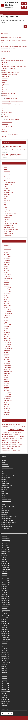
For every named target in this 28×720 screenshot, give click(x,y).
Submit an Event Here (7, 110)
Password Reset (6, 87)
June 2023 (6, 282)
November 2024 (7, 260)
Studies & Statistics (8, 233)
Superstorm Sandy (7, 448)
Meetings (4, 131)
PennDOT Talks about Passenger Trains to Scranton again (14, 150)
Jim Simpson (18, 432)
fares (23, 426)
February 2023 (7, 287)
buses (19, 424)
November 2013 (7, 344)
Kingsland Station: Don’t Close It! (10, 74)
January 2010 (7, 408)
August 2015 (7, 326)
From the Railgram (16, 430)
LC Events (4, 78)
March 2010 (6, 406)
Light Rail (6, 196)
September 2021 (8, 313)
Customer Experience (9, 174)
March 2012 (6, 383)
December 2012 (7, 365)
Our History (5, 116)
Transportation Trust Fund (7, 450)
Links (3, 129)
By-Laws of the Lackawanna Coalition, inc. (12, 60)
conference (12, 426)
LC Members (7, 194)
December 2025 (7, 249)
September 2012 (8, 371)
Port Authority (7, 217)
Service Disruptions (8, 231)
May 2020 (6, 321)
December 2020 (7, 319)
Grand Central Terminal (9, 182)
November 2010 (7, 396)
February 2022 (7, 305)
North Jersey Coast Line (15, 440)
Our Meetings (7, 209)
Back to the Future (5, 51)
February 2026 (7, 247)
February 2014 (7, 338)
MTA (5, 202)
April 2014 (6, 334)
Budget (5, 169)
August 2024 (7, 264)
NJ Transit (12, 438)
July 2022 (6, 295)
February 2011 (7, 392)
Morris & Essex (17, 436)
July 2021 (6, 317)
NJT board (7, 438)
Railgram (6, 221)
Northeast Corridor (6, 440)
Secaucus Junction (10, 446)
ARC (7, 424)
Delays (15, 426)
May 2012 (6, 379)
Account (4, 58)
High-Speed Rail (8, 184)
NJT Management (8, 206)
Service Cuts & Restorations (11, 229)
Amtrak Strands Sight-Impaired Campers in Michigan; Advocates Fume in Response (12, 155)
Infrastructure (7, 190)
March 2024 (6, 270)
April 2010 (6, 404)
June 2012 (6, 377)
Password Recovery (7, 85)
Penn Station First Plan (6, 444)
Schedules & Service (9, 227)
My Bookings (5, 84)
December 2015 (7, 324)
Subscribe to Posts (7, 112)
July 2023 (6, 280)
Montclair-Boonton (7, 436)
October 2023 (7, 276)
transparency (15, 448)
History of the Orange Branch (13, 119)
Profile (4, 91)
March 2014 (6, 336)
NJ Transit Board (18, 438)
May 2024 (6, 268)
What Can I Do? (9, 126)
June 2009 (6, 414)
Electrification (7, 176)
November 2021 (7, 311)
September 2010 (8, 400)
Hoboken (6, 188)
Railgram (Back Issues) (11, 98)
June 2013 (6, 354)
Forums (4, 70)
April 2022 (6, 301)
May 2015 (6, 330)
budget (14, 424)
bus (16, 424)
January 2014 (7, 340)
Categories (5, 64)
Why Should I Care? (7, 122)
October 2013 (7, 346)
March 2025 (6, 255)
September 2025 (8, 251)
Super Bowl (17, 446)
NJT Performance (8, 208)
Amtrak (5, 167)
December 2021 (7, 309)
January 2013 (7, 363)
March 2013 (6, 359)
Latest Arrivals (5, 76)
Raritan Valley (14, 444)
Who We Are (5, 137)
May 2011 (6, 389)
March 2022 (6, 303)
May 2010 (6, 402)
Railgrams (4, 95)
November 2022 (7, 291)
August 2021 (7, 315)
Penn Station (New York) (10, 213)
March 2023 (6, 286)
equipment (19, 426)
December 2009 (7, 410)
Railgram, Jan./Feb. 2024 (8, 93)
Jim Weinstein (5, 434)
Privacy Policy (5, 89)
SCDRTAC (4, 446)
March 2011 (6, 391)
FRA (5, 180)
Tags (3, 114)
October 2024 (7, 262)
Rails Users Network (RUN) (10, 223)
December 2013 (7, 342)
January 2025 (7, 258)
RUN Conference (5, 33)
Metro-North (7, 200)
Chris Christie (5, 426)
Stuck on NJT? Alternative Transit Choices (12, 105)
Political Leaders (8, 215)
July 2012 (6, 375)
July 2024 (6, 266)
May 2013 (6, 356)
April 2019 (6, 323)
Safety (20, 444)
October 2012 (7, 369)
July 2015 (6, 328)
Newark (3, 438)
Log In (3, 82)
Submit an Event (6, 108)
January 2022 (7, 307)
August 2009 (7, 412)
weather (18, 450)
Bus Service (7, 171)
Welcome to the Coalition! (12, 134)
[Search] (25, 26)
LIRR (5, 198)
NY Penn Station (5, 442)
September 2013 (8, 348)
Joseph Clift (11, 434)
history (9, 432)
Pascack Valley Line (13, 442)
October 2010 (7, 398)
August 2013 (7, 350)
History (5, 186)
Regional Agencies (8, 225)
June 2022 (6, 297)
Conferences (7, 173)
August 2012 (7, 373)
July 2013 (6, 352)
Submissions (5, 107)
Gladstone (4, 432)
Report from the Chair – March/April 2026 (11, 37)
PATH (5, 211)
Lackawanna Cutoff (8, 192)
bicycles (10, 424)
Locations (4, 80)
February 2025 (7, 256)
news (5, 204)
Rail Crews (6, 219)
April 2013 (6, 357)
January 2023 (7, 289)
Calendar (4, 62)
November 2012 (7, 367)
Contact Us (5, 124)
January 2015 (7, 332)
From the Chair (5, 430)
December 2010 (7, 394)
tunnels (14, 450)
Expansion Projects (8, 178)
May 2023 (6, 284)
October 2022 (7, 293)
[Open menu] (1, 12)
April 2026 (6, 245)
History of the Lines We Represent (10, 72)
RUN (17, 444)
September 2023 (8, 278)
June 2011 (6, 387)
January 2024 (7, 272)
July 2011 (6, 385)
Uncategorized (7, 235)
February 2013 (7, 361)
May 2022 (6, 299)
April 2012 (6, 381)
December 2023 (7, 274)
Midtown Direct (17, 434)
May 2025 (6, 253)
